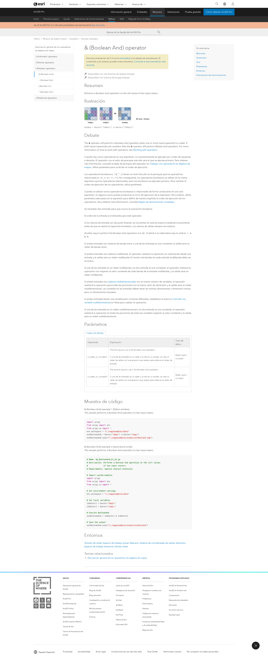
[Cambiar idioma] (224, 4)
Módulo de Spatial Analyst (54, 39)
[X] (42, 600)
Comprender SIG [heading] (123, 578)
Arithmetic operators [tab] (47, 56)
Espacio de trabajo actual (116, 543)
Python (111, 19)
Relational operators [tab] (47, 98)
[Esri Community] (36, 605)
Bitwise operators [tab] (45, 62)
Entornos (200, 71)
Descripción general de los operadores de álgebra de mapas (53, 49)
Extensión (181, 543)
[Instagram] (42, 605)
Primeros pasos (51, 19)
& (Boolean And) (46, 74)
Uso (198, 62)
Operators (73, 39)
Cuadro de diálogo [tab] (95, 333)
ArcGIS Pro (39, 11)
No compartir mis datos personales (202, 651)
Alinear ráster (121, 546)
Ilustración (201, 58)
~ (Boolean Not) (46, 80)
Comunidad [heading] (94, 578)
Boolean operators (89, 39)
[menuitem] (74, 587)
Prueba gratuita (193, 12)
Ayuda (66, 19)
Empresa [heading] (146, 578)
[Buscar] (217, 4)
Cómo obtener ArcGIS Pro (219, 12)
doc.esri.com (98, 25)
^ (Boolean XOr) (46, 92)
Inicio (36, 19)
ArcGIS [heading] (66, 578)
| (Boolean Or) (45, 86)
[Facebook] (36, 600)
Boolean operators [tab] (46, 68)
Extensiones (174, 12)
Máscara (134, 543)
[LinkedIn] (48, 600)
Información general (121, 12)
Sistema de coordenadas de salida (157, 543)
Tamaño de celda (93, 543)
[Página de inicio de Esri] (39, 4)
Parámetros (201, 66)
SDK (122, 19)
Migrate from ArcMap (139, 19)
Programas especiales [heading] (179, 578)
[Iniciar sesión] (232, 4)
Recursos (157, 12)
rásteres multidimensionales (122, 281)
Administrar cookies (172, 651)
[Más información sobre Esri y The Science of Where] (42, 586)
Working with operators (145, 150)
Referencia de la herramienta (89, 19)
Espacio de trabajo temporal (98, 546)
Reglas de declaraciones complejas (156, 202)
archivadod (124, 58)
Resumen (200, 53)
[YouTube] (48, 605)
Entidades (142, 12)
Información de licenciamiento (211, 75)
